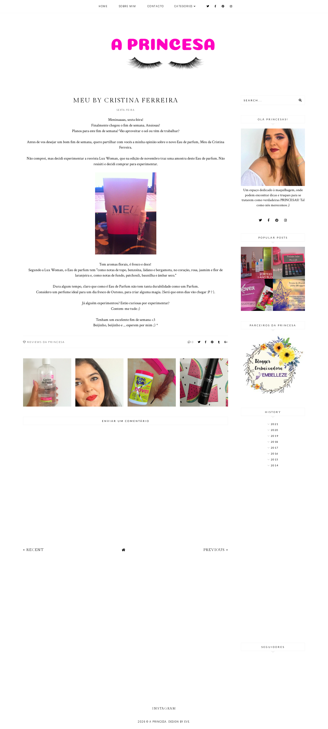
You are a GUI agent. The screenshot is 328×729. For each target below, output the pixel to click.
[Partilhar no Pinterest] (212, 341)
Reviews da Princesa (46, 341)
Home (103, 6)
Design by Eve (178, 722)
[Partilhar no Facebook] (206, 341)
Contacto (155, 6)
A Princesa (158, 722)
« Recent (33, 550)
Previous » (215, 550)
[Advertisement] (273, 556)
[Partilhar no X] (199, 341)
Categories (183, 6)
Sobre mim (127, 6)
